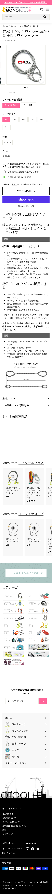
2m (14, 119)
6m (6, 127)
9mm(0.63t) (11, 105)
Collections (16, 26)
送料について (9, 398)
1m (6, 119)
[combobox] (26, 17)
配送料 (14, 184)
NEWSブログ (8, 814)
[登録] (43, 701)
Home (5, 26)
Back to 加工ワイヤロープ (28, 573)
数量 (4, 136)
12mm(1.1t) (28, 105)
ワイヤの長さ (9, 113)
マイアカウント (9, 834)
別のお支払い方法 (26, 206)
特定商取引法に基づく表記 (14, 826)
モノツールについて (11, 822)
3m (23, 119)
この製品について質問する (15, 405)
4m (32, 119)
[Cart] (41, 9)
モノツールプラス (31, 463)
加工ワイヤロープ (31, 26)
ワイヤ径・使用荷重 (12, 99)
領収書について (9, 818)
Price (5, 151)
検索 (4, 830)
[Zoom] (41, 80)
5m (41, 119)
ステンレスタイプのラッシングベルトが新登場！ (25, 2)
